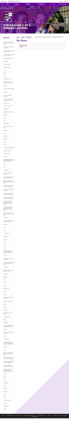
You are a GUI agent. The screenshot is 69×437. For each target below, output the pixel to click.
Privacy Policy (64, 415)
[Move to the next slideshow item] (67, 23)
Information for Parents (27, 37)
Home (18, 37)
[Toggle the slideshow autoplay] (67, 18)
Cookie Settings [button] (34, 416)
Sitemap (48, 415)
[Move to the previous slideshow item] (67, 20)
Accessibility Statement (56, 415)
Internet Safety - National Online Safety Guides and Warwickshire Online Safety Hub (40, 37)
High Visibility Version (41, 415)
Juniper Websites (33, 415)
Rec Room (29, 37)
